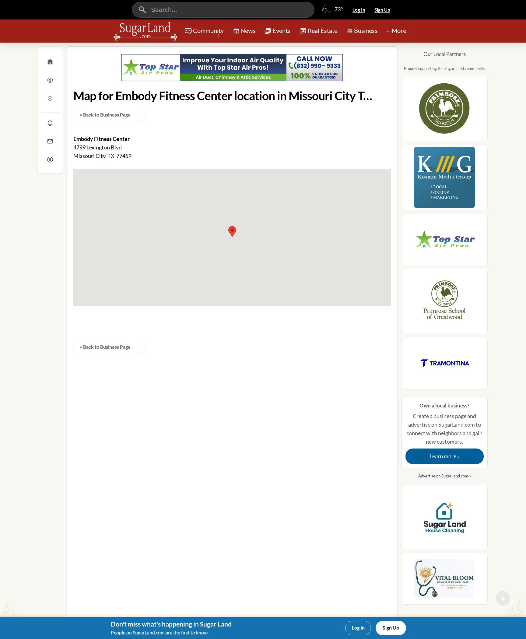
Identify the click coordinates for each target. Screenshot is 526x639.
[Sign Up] (50, 98)
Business (365, 30)
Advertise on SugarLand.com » (444, 475)
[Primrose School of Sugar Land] (445, 110)
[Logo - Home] (145, 31)
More (399, 30)
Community (208, 32)
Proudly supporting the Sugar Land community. (444, 68)
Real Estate (322, 30)
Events (281, 30)
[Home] (50, 62)
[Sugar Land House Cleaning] (445, 518)
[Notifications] (50, 123)
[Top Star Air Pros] (232, 67)
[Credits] (50, 159)
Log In (358, 9)
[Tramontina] (445, 365)
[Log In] (50, 80)
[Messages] (50, 141)
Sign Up (382, 9)
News (247, 30)
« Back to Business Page (105, 114)
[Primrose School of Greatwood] (445, 303)
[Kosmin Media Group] (445, 179)
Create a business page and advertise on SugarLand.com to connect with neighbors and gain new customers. (444, 430)
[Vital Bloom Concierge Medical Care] (445, 580)
